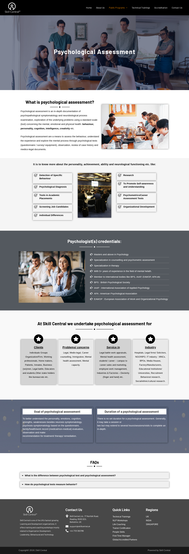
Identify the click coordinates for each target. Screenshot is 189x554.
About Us (100, 7)
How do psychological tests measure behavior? (51, 484)
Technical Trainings (141, 7)
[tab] (94, 475)
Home (89, 7)
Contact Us (177, 7)
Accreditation (160, 7)
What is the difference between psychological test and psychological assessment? (70, 475)
